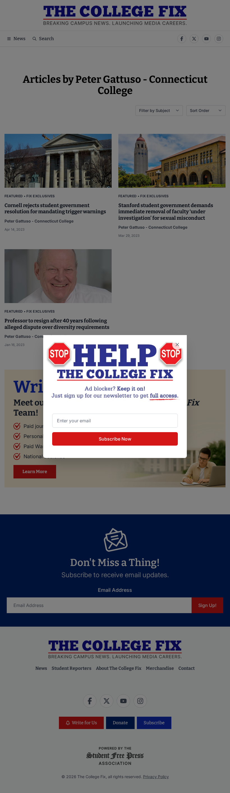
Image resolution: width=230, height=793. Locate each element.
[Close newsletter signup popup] (177, 345)
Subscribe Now (115, 439)
